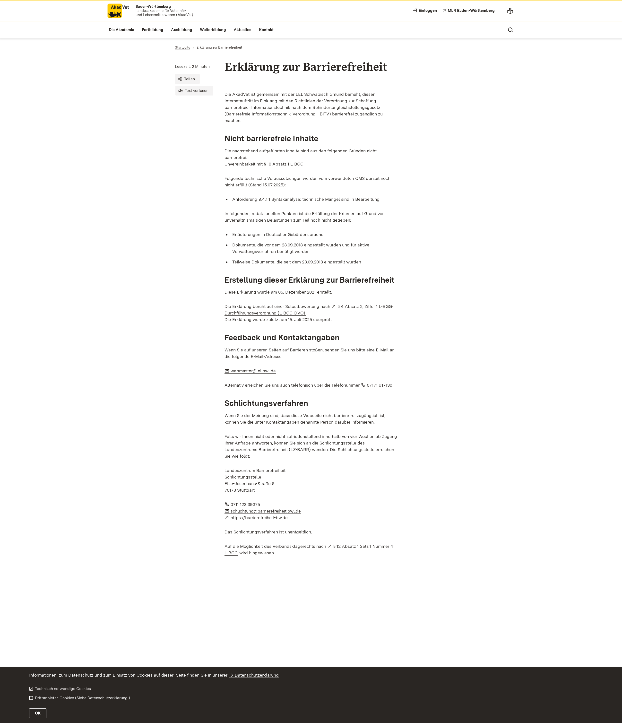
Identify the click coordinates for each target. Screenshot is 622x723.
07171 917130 (380, 385)
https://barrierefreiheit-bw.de (259, 517)
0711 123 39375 (245, 504)
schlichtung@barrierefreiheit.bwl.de (266, 511)
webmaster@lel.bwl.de (253, 370)
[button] (187, 79)
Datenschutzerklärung (257, 675)
